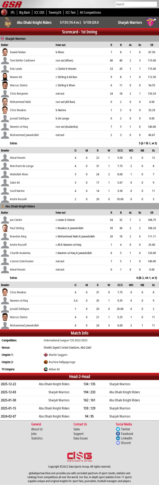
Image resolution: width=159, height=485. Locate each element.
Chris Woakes (18, 110)
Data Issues (80, 438)
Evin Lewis (16, 68)
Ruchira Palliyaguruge (62, 362)
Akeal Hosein (17, 157)
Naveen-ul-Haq (19, 126)
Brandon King (18, 236)
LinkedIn (126, 438)
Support (78, 433)
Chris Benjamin (19, 93)
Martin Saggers (58, 355)
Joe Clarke (16, 220)
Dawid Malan (18, 52)
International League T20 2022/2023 (65, 340)
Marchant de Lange (22, 166)
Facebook (127, 433)
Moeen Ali (16, 77)
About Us (37, 429)
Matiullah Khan (19, 174)
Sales (76, 429)
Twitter (125, 429)
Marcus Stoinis (19, 85)
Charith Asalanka (20, 253)
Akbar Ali (54, 369)
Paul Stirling (17, 228)
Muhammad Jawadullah (24, 135)
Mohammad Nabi (20, 102)
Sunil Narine (17, 191)
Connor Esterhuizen (22, 261)
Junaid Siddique (19, 118)
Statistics (37, 438)
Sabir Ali (15, 182)
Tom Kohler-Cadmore (22, 60)
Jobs (34, 433)
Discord (126, 442)
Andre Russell (18, 199)
